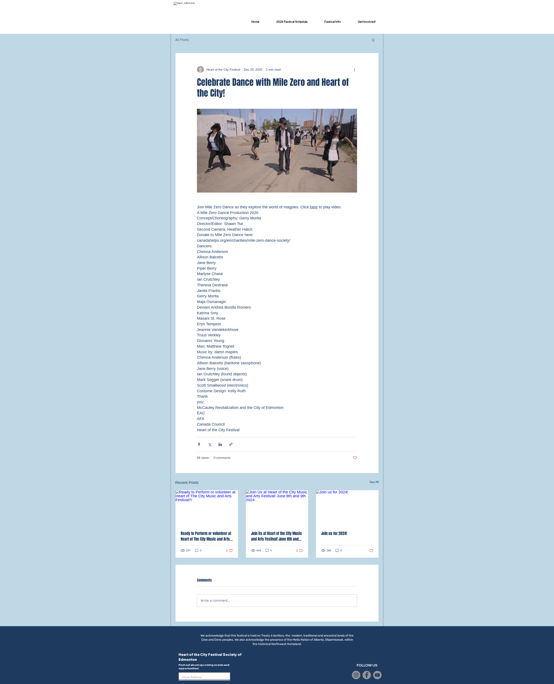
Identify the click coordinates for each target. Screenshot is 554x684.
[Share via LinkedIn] (220, 444)
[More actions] (354, 69)
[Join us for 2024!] (347, 507)
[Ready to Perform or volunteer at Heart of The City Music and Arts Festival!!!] (207, 507)
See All (374, 482)
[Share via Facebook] (199, 444)
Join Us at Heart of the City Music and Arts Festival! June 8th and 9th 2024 (276, 536)
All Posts (182, 40)
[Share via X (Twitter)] (210, 444)
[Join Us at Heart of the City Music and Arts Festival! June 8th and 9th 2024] (277, 507)
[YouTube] (377, 675)
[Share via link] (231, 444)
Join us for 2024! (334, 533)
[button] (373, 40)
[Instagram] (356, 675)
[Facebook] (366, 675)
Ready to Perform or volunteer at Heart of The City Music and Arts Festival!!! (206, 536)
